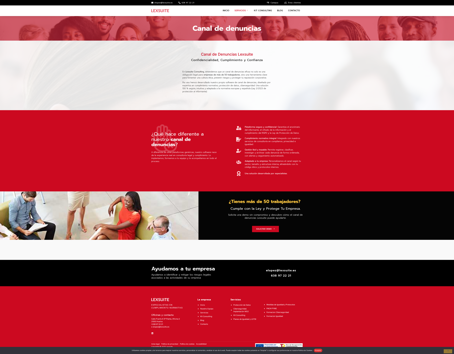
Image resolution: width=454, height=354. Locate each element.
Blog (280, 10)
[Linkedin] (152, 333)
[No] (448, 351)
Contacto (294, 10)
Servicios (240, 10)
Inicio (226, 10)
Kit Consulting (263, 10)
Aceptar (318, 350)
